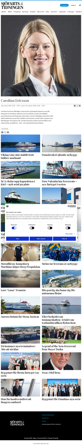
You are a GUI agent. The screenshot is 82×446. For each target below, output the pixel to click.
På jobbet (32, 11)
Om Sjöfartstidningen (48, 415)
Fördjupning (17, 11)
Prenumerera (64, 5)
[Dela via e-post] (80, 106)
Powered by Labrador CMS (41, 443)
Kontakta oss (45, 418)
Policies (44, 421)
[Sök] (80, 5)
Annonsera (54, 11)
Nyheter (4, 11)
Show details (69, 234)
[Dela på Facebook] (74, 106)
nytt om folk (5, 128)
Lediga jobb (62, 11)
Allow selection (41, 238)
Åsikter (10, 11)
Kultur (47, 11)
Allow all (64, 238)
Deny (17, 238)
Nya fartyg (25, 11)
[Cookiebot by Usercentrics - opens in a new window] (69, 206)
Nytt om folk (40, 11)
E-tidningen (70, 11)
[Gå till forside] (30, 5)
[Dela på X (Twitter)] (77, 106)
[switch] (32, 228)
